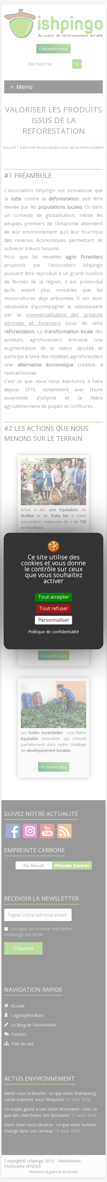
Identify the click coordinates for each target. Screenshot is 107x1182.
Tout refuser (53, 608)
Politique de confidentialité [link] (53, 631)
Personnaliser (53, 620)
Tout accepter (53, 597)
